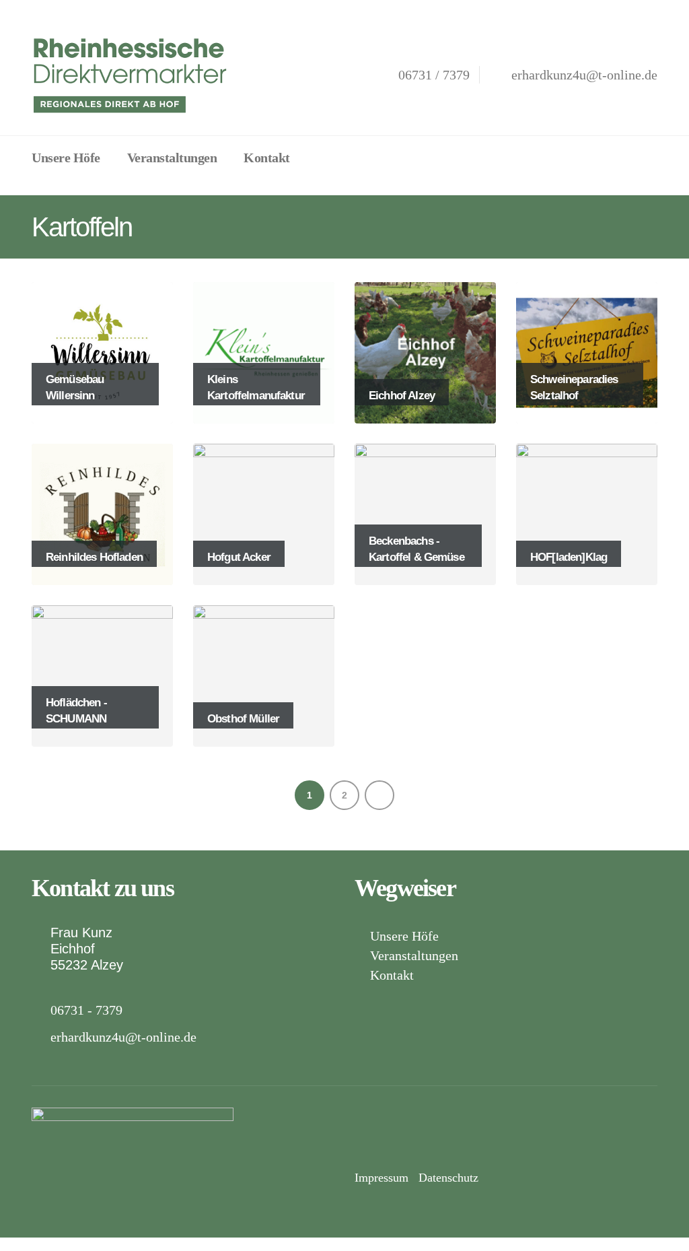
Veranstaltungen (172, 157)
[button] (320, 156)
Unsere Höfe (66, 157)
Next (379, 795)
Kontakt (267, 157)
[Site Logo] (132, 74)
